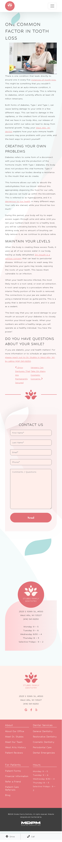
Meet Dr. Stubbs (14, 736)
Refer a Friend (13, 781)
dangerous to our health (17, 201)
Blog (7, 795)
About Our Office (14, 731)
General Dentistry (42, 731)
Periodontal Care (42, 747)
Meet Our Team (13, 742)
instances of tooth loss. (43, 80)
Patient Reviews (14, 752)
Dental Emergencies (44, 752)
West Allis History (15, 747)
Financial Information (16, 776)
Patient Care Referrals (12, 788)
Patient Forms (13, 770)
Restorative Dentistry (45, 736)
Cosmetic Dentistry (43, 742)
